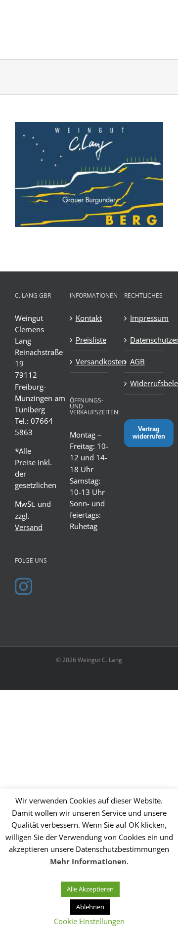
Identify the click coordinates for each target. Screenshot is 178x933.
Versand (29, 527)
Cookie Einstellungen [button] (89, 921)
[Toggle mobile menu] (158, 15)
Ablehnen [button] (90, 906)
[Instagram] (23, 586)
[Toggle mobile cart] (138, 15)
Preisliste (90, 340)
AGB (137, 361)
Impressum (144, 318)
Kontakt (89, 318)
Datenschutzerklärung (144, 340)
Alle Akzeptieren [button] (90, 889)
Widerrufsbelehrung (144, 383)
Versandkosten (90, 361)
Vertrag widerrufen (149, 432)
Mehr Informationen (88, 861)
